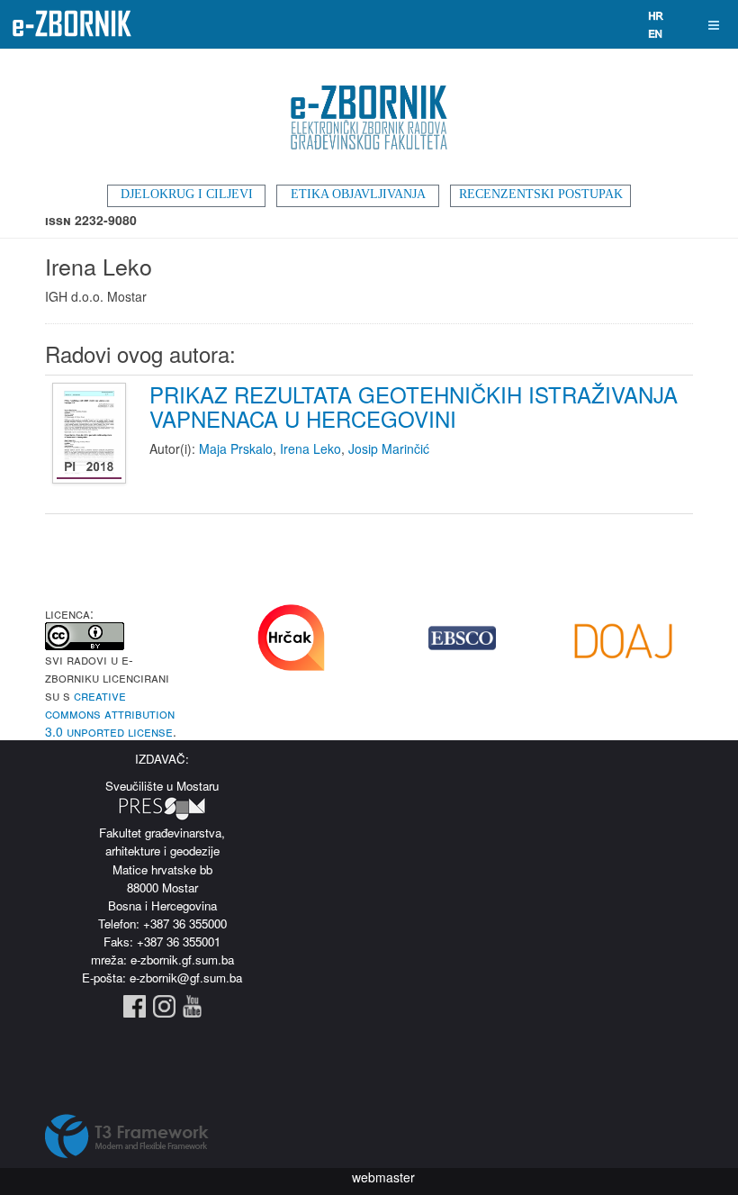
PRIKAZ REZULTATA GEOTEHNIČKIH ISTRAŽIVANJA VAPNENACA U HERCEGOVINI (413, 405)
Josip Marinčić (388, 448)
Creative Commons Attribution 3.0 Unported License (110, 713)
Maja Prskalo (236, 448)
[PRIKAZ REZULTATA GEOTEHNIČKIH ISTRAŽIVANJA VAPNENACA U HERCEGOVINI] (91, 434)
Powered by (127, 1136)
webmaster (383, 1177)
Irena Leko (310, 448)
